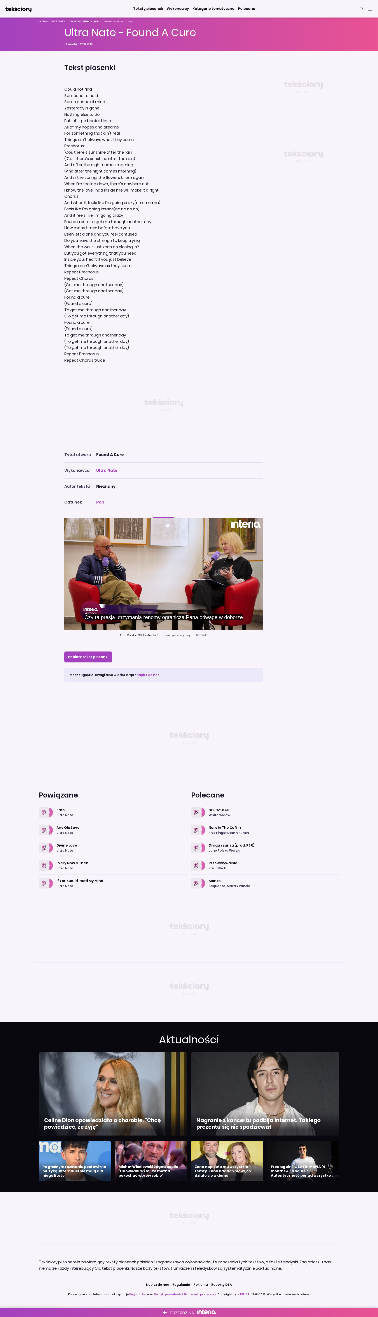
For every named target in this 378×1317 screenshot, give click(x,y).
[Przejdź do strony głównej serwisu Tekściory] (18, 8)
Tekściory (58, 21)
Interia (43, 21)
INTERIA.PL (244, 1294)
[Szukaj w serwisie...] (361, 9)
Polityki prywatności (168, 1294)
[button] (148, 9)
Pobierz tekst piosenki (88, 656)
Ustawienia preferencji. (200, 1294)
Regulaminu (137, 1294)
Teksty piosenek (79, 21)
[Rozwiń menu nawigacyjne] (370, 9)
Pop (96, 21)
